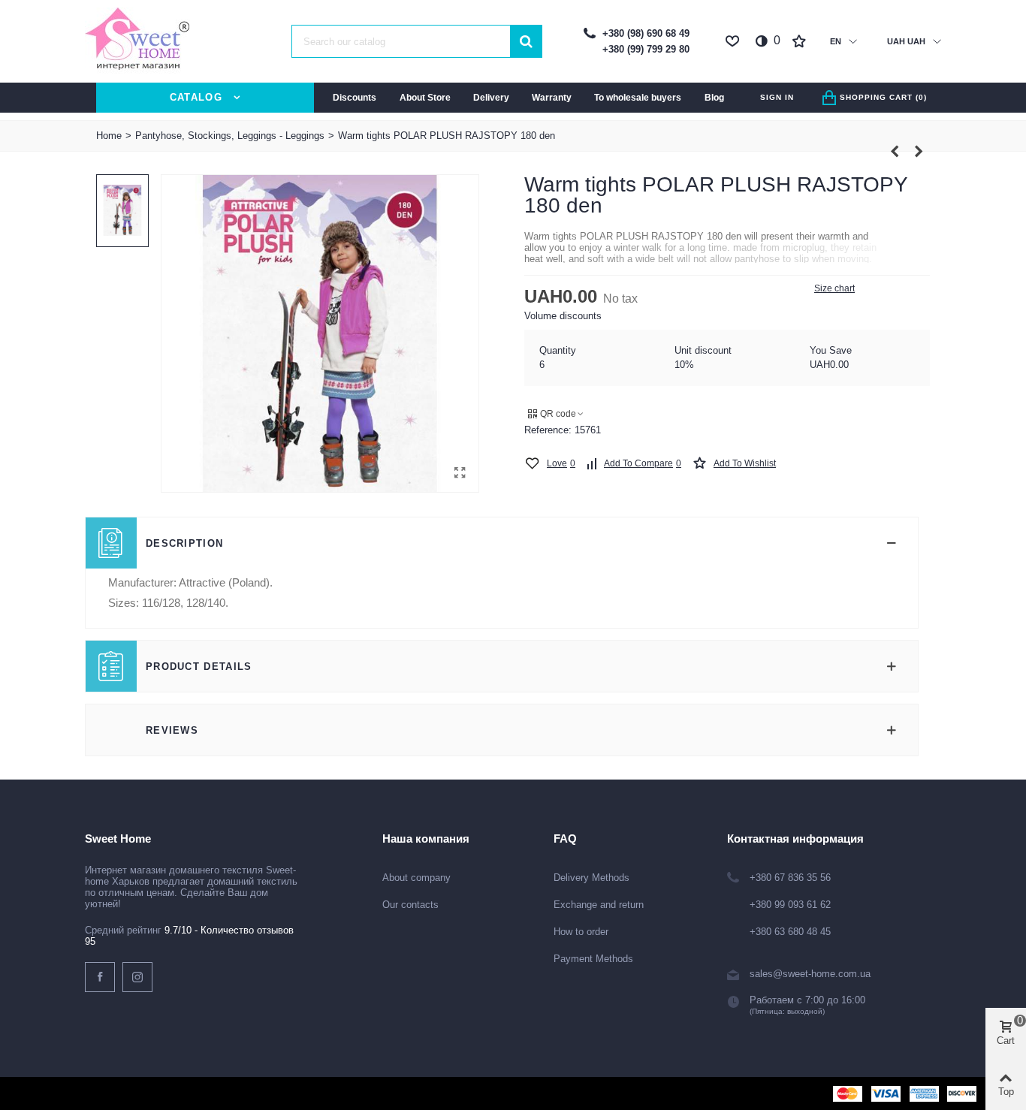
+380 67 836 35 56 (790, 877)
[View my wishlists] (800, 42)
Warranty (552, 97)
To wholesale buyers (637, 97)
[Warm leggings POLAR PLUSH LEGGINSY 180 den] (918, 151)
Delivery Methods (591, 877)
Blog (714, 97)
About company (416, 877)
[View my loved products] (734, 42)
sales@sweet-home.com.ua (810, 973)
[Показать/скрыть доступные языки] (853, 41)
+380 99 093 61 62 (790, 904)
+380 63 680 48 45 (790, 931)
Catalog (196, 97)
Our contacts (410, 904)
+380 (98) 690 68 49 (646, 33)
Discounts (354, 97)
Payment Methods (593, 958)
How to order (581, 931)
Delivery (491, 97)
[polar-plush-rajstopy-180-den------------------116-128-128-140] (459, 473)
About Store (425, 97)
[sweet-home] (137, 41)
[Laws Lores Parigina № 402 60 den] (894, 151)
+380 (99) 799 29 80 (646, 49)
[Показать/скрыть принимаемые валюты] (937, 41)
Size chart (834, 288)
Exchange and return (599, 904)
